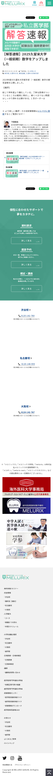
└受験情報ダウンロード (13, 706)
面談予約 (41, 5)
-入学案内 (7, 614)
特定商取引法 (7, 765)
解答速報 (22, 73)
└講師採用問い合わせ (12, 672)
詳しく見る (26, 240)
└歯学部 (7, 651)
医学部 (7, 73)
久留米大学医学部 (32, 73)
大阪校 (25, 406)
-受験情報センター (11, 693)
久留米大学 (14, 73)
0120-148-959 (28, 363)
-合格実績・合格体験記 (12, 655)
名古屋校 (25, 358)
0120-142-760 (28, 315)
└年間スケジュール (11, 626)
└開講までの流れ (10, 622)
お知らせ (33, 71)
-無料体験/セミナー (11, 588)
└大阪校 (7, 609)
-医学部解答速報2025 (12, 710)
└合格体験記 (9, 664)
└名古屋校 (8, 605)
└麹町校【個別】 (10, 601)
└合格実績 (8, 660)
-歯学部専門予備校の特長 (13, 689)
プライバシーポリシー (23, 765)
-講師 (6, 668)
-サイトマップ (9, 743)
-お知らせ (7, 718)
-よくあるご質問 (10, 739)
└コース (7, 618)
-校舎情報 (7, 593)
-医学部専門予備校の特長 (13, 680)
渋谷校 (25, 310)
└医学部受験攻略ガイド (13, 697)
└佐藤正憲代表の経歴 (12, 684)
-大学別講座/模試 (10, 634)
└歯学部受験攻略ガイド (13, 701)
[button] (49, 3)
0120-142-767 (28, 412)
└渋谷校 (7, 597)
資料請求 (34, 5)
